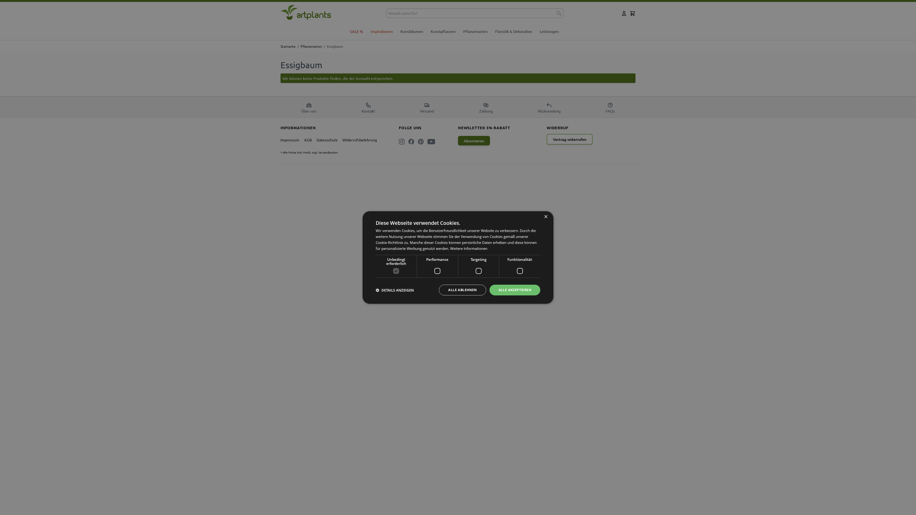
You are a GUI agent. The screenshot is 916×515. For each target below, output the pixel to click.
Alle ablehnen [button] (462, 290)
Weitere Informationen (468, 248)
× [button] (545, 217)
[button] (395, 290)
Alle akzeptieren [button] (515, 290)
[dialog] (458, 257)
